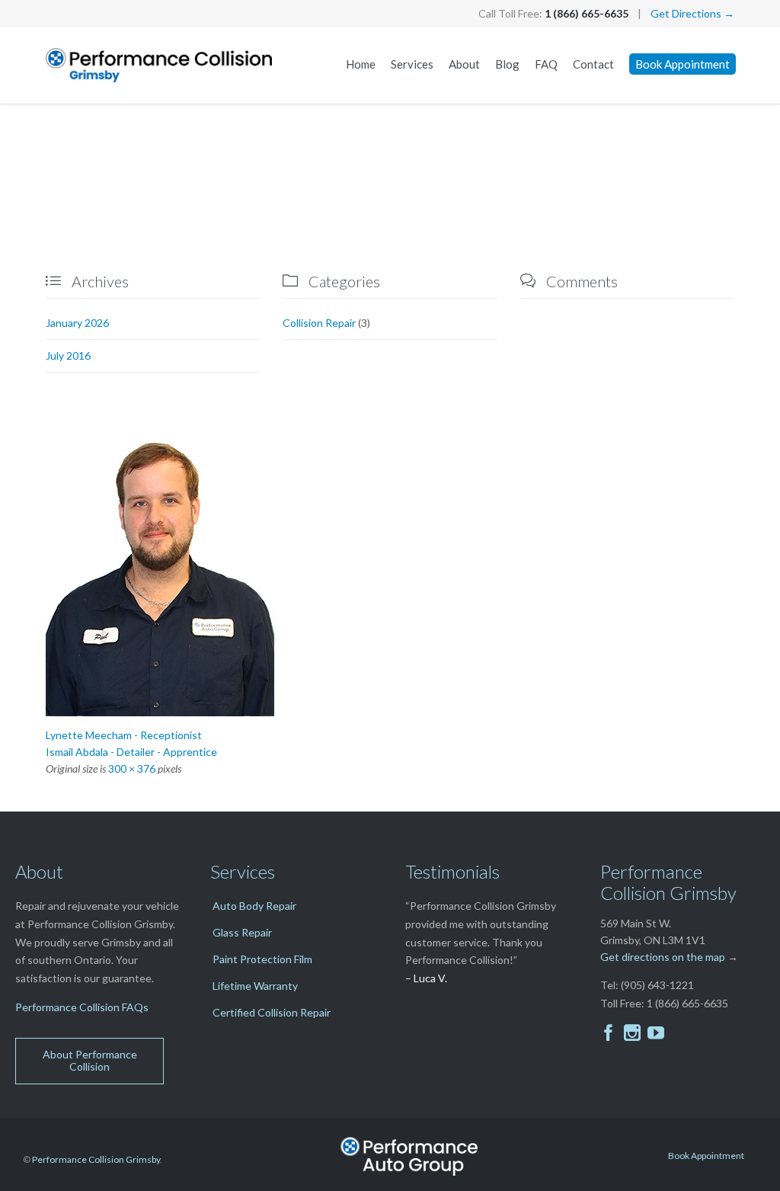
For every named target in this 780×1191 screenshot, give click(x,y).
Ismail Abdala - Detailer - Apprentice (131, 751)
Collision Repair (319, 322)
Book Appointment (706, 1155)
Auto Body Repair (254, 905)
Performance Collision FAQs (82, 1007)
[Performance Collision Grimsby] (160, 65)
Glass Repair (242, 932)
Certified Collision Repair (272, 1012)
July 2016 (68, 355)
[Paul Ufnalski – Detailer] (390, 573)
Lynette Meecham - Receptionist (124, 734)
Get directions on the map (662, 956)
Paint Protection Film (262, 958)
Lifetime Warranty (255, 985)
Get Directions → (692, 13)
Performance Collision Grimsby (96, 1159)
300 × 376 (131, 768)
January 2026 (77, 322)
